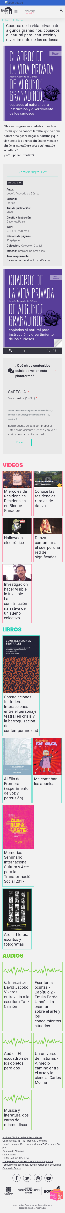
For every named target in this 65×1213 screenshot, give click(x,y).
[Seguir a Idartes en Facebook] (16, 1178)
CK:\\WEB (30, 11)
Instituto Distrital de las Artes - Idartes (22, 1137)
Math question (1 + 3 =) (21, 398)
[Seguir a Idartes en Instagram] (38, 1178)
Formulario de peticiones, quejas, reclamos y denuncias (31, 1164)
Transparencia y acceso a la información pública (27, 1161)
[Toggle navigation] (16, 12)
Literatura (19, 20)
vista (17, 493)
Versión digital (29, 172)
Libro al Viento (41, 260)
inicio (7, 20)
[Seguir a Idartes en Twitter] (27, 1178)
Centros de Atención (13, 1151)
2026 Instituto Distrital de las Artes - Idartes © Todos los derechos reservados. (32, 1206)
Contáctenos (9, 1154)
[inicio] (6, 10)
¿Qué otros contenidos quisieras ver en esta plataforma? (32, 371)
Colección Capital (31, 245)
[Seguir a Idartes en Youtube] (48, 1178)
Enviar (19, 442)
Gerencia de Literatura (19, 260)
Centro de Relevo (11, 1168)
